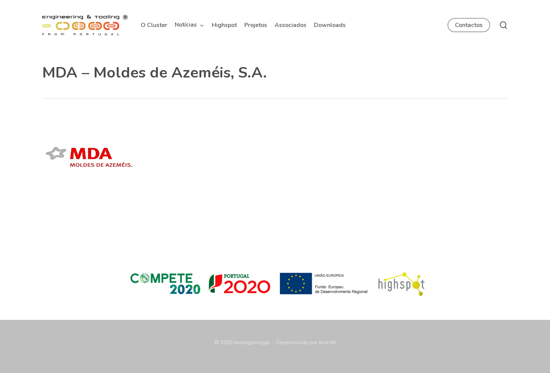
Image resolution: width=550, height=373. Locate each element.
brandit (327, 342)
